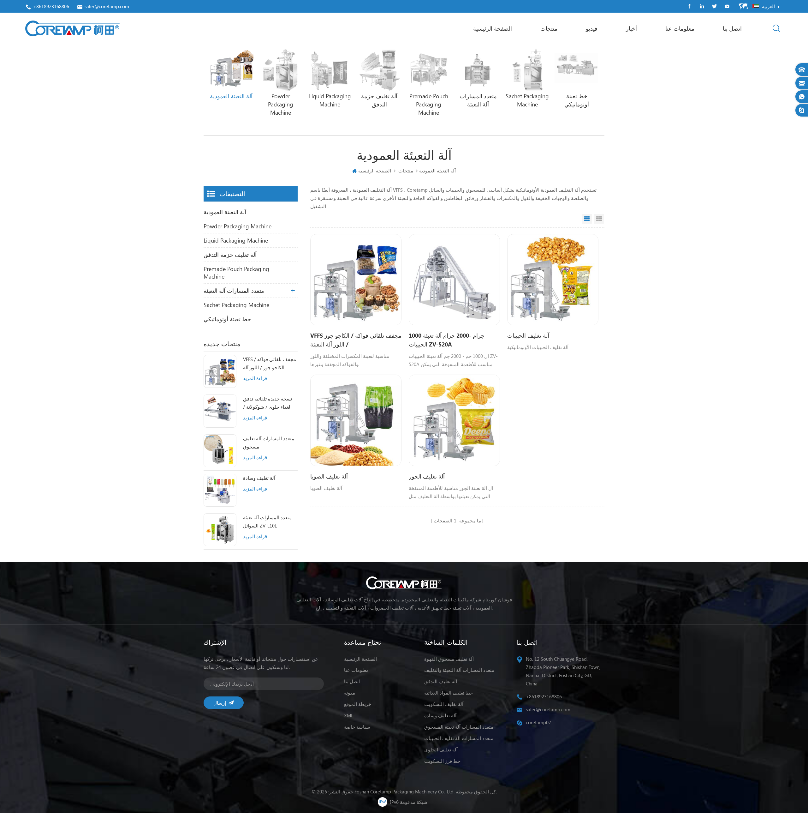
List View (599, 219)
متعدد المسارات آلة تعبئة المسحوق (458, 727)
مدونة (349, 693)
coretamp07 (538, 722)
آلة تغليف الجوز (427, 476)
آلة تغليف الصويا (329, 476)
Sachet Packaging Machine (236, 305)
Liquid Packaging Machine (236, 240)
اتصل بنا (732, 28)
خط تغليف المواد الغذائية (448, 693)
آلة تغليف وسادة (259, 478)
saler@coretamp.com (107, 6)
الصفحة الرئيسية (492, 28)
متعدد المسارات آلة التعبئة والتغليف (459, 670)
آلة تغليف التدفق (440, 681)
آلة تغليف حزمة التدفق (230, 254)
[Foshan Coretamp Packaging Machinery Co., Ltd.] (72, 28)
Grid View (587, 219)
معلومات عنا (679, 28)
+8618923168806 (51, 6)
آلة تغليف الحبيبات (528, 335)
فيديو (591, 28)
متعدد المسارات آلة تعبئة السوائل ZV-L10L (267, 521)
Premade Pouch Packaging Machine (236, 272)
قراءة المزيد (255, 378)
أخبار (631, 28)
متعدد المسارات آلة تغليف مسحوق (268, 442)
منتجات (548, 28)
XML (348, 715)
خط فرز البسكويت (442, 761)
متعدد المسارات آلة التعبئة (234, 290)
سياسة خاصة (357, 727)
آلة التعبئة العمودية (225, 212)
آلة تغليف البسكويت (443, 704)
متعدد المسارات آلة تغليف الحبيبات (458, 738)
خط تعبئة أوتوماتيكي (227, 319)
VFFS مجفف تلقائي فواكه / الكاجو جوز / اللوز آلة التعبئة (269, 363)
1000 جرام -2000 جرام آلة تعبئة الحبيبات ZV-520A (446, 340)
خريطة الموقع (357, 704)
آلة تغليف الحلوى (441, 749)
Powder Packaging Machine (237, 226)
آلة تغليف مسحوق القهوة (449, 659)
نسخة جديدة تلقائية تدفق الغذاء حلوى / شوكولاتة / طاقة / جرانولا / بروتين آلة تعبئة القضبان (268, 403)
